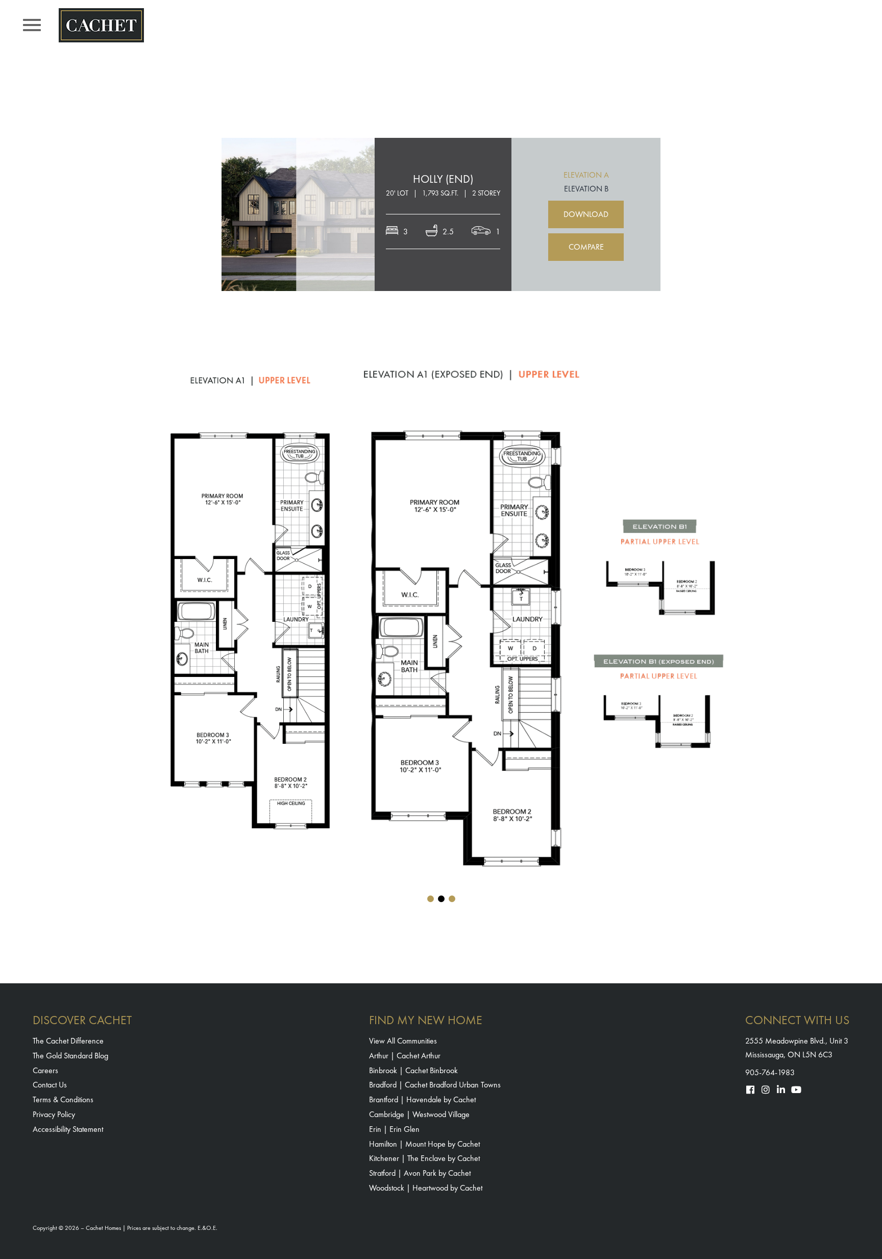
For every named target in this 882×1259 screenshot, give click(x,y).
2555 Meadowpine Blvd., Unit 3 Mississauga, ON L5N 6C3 (796, 1047)
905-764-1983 (770, 1072)
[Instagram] (766, 1089)
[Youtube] (796, 1089)
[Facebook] (750, 1089)
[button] (430, 898)
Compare (586, 246)
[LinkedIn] (781, 1089)
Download (586, 214)
